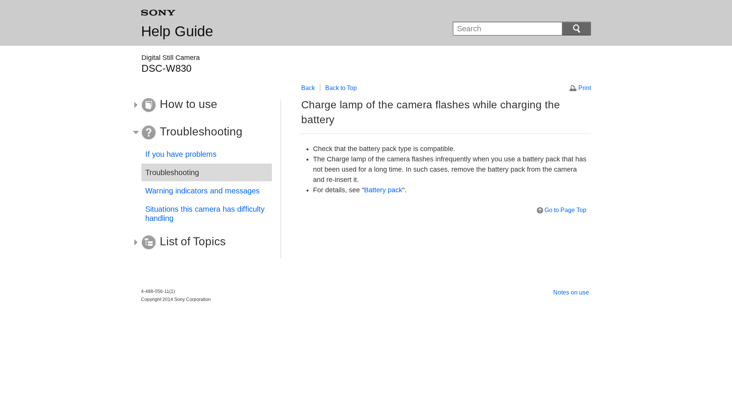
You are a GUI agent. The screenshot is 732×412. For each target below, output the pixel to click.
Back (308, 88)
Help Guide (177, 31)
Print (584, 88)
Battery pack (383, 190)
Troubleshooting (172, 172)
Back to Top (341, 88)
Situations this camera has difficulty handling (205, 213)
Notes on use (571, 292)
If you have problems (181, 154)
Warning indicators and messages (202, 191)
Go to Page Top (565, 210)
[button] (201, 105)
